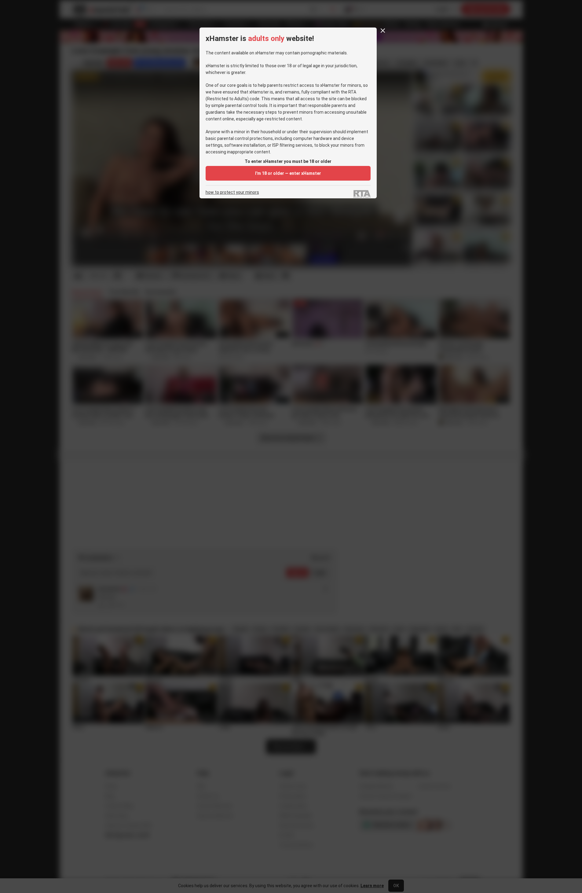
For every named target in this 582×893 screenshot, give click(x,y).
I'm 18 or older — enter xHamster (288, 173)
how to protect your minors (232, 192)
